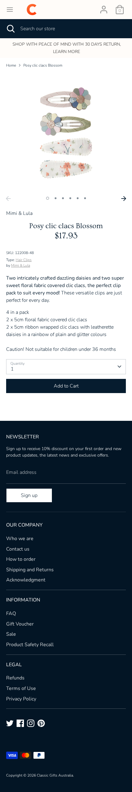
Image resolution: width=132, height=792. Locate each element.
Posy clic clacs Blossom (42, 65)
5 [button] (78, 198)
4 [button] (70, 198)
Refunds (15, 678)
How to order (21, 559)
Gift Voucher (20, 624)
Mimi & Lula (20, 265)
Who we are (19, 538)
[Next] (123, 198)
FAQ (11, 613)
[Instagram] (30, 723)
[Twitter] (10, 723)
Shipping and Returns (30, 569)
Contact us (17, 549)
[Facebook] (20, 723)
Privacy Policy (21, 699)
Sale (11, 634)
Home (11, 65)
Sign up (29, 495)
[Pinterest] (41, 723)
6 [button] (85, 198)
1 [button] (47, 198)
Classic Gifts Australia (55, 775)
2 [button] (55, 198)
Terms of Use (21, 688)
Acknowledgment (25, 580)
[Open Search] (10, 28)
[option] (66, 48)
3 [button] (63, 198)
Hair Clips (24, 259)
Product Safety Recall (30, 644)
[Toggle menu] (10, 9)
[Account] (104, 7)
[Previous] (8, 198)
